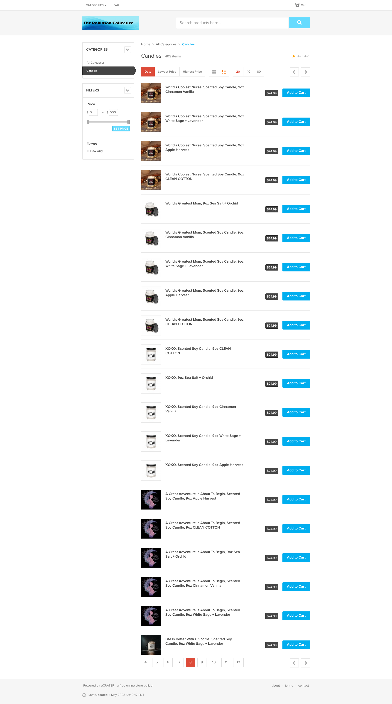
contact (303, 685)
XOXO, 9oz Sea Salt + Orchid (189, 378)
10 (214, 662)
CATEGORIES (95, 5)
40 (248, 72)
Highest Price (192, 72)
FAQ (116, 5)
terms (289, 685)
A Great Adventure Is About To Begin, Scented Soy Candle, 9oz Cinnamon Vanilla (202, 583)
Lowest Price (167, 72)
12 (238, 662)
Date (148, 72)
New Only (96, 151)
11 (226, 662)
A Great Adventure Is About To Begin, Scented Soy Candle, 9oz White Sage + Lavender (202, 612)
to (104, 112)
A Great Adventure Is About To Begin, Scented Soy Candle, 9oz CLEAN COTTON (202, 525)
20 (238, 72)
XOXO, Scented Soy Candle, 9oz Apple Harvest (204, 465)
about (276, 685)
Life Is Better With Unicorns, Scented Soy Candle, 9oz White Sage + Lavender (198, 641)
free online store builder (137, 685)
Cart (303, 5)
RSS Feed (302, 56)
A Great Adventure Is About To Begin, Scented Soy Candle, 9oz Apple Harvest (202, 496)
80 (259, 72)
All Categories (96, 62)
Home (145, 44)
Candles (91, 71)
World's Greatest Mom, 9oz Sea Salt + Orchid (201, 203)
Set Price (121, 128)
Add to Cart (296, 93)
